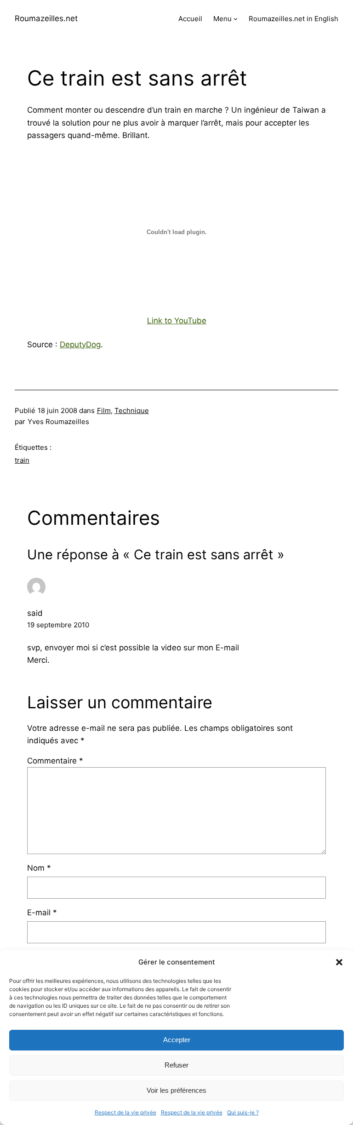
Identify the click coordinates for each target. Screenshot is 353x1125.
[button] (339, 962)
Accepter (176, 1040)
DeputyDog (80, 344)
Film (104, 410)
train (22, 460)
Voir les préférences (176, 1090)
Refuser (176, 1065)
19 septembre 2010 (58, 624)
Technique (131, 410)
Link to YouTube (176, 320)
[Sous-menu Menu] (235, 19)
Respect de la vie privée (125, 1112)
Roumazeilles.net (46, 18)
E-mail (42, 912)
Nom (39, 867)
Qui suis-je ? (243, 1112)
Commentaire (55, 760)
